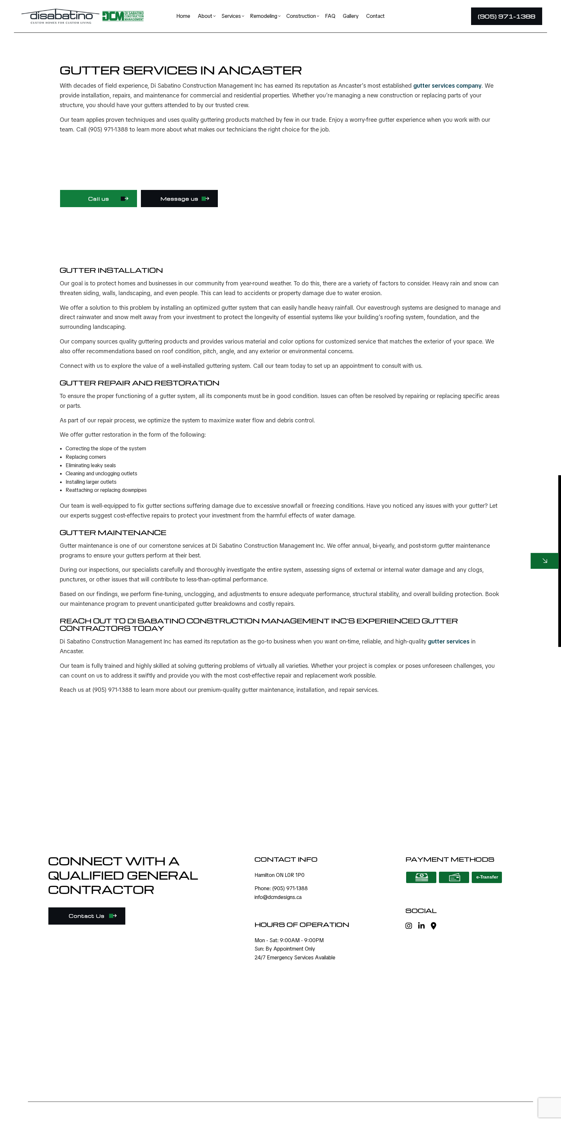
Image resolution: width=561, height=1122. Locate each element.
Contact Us (87, 916)
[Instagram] (408, 926)
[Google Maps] (433, 926)
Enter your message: (409, 576)
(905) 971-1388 (506, 16)
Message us (179, 198)
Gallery (351, 16)
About (205, 16)
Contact (375, 16)
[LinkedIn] (421, 926)
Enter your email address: (414, 554)
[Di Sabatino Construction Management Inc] (60, 15)
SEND (508, 621)
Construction (301, 16)
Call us (98, 198)
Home (183, 16)
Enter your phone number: (415, 531)
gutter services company (447, 85)
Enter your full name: (409, 509)
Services (231, 16)
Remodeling (263, 16)
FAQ (330, 16)
